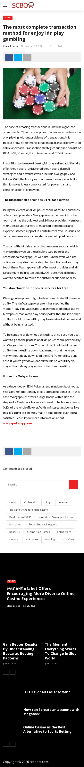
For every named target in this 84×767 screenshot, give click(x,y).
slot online (32, 539)
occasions (68, 539)
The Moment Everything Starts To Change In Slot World (60, 651)
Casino (8, 17)
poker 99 (14, 531)
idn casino (15, 524)
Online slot (31, 502)
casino (13, 502)
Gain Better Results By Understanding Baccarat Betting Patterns (20, 651)
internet (64, 502)
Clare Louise (10, 46)
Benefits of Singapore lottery (55, 517)
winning (50, 539)
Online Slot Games (38, 531)
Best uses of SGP (20, 517)
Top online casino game (43, 524)
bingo (48, 502)
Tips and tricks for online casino (28, 509)
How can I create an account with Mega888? (51, 711)
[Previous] (6, 672)
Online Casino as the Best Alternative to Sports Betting (47, 729)
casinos (14, 539)
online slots (64, 531)
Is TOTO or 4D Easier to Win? (46, 692)
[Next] (12, 672)
